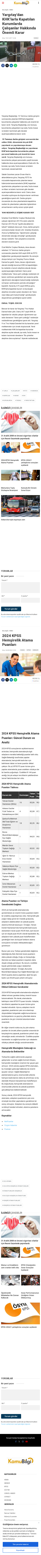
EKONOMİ (7, 1500)
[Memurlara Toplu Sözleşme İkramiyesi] (10, 477)
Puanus (7, 1129)
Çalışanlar (16, 391)
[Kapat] (38, 1522)
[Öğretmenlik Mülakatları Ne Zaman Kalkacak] (10, 1282)
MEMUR (35, 650)
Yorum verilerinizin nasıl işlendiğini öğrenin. (16, 617)
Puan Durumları (9, 1520)
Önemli (18, 400)
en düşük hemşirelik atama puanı (14, 1195)
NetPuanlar (8, 1121)
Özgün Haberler (10, 1125)
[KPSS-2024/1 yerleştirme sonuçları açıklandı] (30, 449)
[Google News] (35, 67)
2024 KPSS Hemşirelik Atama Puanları (16, 1186)
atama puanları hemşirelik (12, 1191)
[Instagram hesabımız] (23, 1441)
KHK (24, 395)
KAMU (36, 38)
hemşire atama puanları (11, 1200)
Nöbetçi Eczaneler (10, 1516)
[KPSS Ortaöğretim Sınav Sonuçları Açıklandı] (30, 1254)
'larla (5, 391)
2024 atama (7, 1181)
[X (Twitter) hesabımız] (19, 1441)
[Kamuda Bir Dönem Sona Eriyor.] (30, 477)
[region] (20, 1538)
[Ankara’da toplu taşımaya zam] (20, 506)
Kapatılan (6, 395)
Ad (3, 596)
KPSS (29, 650)
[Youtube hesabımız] (26, 1441)
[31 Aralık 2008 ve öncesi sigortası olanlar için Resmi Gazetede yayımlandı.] (20, 422)
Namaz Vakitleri (9, 1513)
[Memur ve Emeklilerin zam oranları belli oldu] (10, 1254)
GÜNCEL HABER (9, 1493)
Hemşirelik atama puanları (12, 1205)
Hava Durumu (9, 1510)
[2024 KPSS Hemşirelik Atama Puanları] (10, 449)
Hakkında (35, 391)
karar (16, 395)
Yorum (4, 580)
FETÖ (25, 391)
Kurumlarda (7, 400)
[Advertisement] (20, 91)
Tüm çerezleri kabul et (20, 1544)
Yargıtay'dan (29, 400)
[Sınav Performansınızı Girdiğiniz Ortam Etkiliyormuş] (30, 1282)
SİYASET (7, 1497)
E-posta (24, 596)
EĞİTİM (7, 1490)
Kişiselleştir (20, 1550)
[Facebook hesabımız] (16, 1441)
